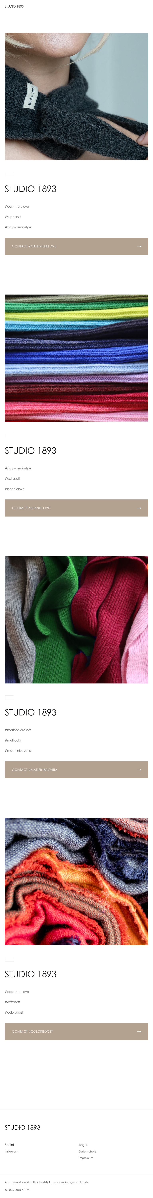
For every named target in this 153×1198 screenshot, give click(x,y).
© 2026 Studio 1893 (17, 1189)
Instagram (11, 1151)
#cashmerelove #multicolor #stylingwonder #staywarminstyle (46, 1182)
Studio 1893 (22, 1127)
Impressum (86, 1157)
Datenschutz (87, 1151)
